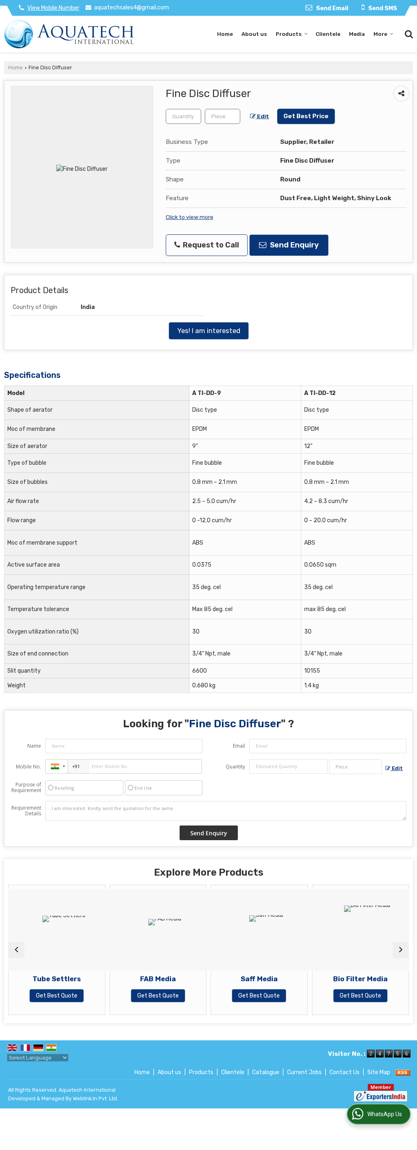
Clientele (328, 34)
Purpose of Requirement (26, 787)
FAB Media (158, 979)
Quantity (235, 766)
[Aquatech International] (69, 34)
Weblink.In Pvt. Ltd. (95, 1098)
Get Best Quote (56, 995)
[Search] (408, 33)
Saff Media (259, 979)
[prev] (16, 950)
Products (289, 34)
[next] (401, 950)
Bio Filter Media (360, 979)
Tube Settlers (57, 979)
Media (357, 34)
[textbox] (222, 116)
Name (34, 745)
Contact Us (344, 1072)
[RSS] (402, 1072)
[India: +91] (56, 766)
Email (239, 745)
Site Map (378, 1072)
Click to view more (189, 217)
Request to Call (210, 245)
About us (254, 34)
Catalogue (265, 1072)
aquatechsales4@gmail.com (131, 7)
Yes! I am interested (208, 331)
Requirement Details (26, 811)
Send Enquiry (293, 245)
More (380, 34)
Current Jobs (304, 1072)
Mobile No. (28, 766)
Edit (262, 116)
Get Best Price (306, 116)
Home (225, 34)
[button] (53, 7)
